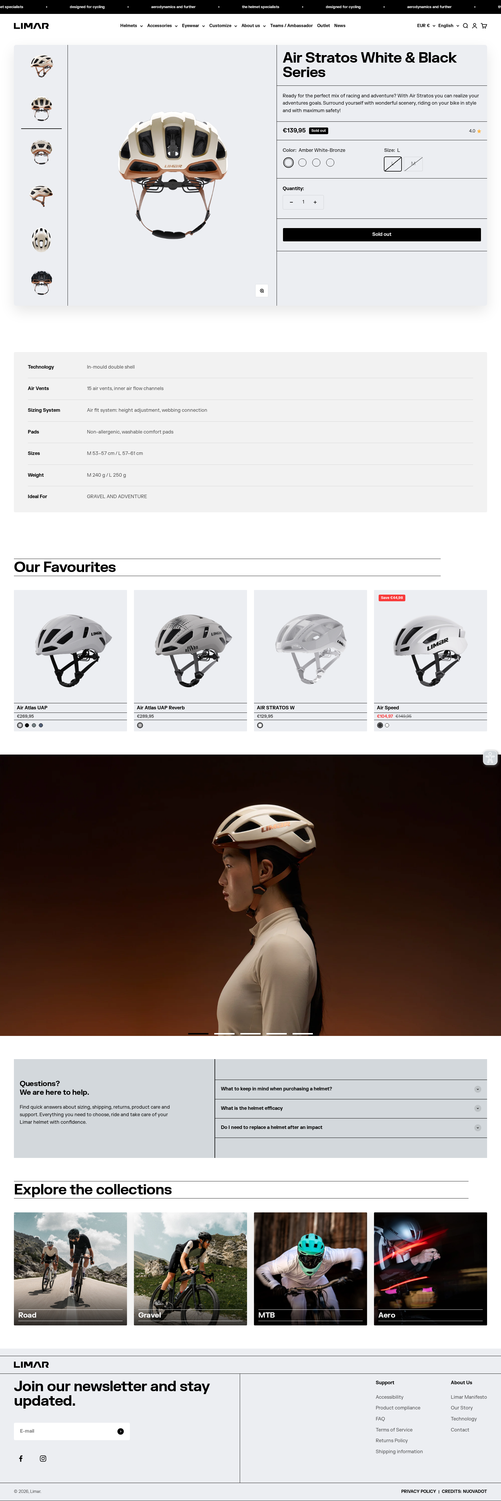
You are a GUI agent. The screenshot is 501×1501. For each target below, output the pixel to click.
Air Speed (388, 708)
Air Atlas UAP (32, 708)
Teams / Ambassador (291, 25)
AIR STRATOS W (276, 708)
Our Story (462, 1408)
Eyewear (190, 25)
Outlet (323, 25)
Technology (464, 1419)
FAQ (380, 1419)
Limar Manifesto (469, 1397)
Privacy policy (418, 1491)
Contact (460, 1430)
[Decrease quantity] (291, 202)
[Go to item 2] (41, 108)
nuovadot (475, 1491)
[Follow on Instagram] (43, 1458)
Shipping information (399, 1452)
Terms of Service (394, 1430)
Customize (220, 25)
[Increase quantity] (315, 202)
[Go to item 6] (41, 282)
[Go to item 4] (41, 195)
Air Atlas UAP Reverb (161, 708)
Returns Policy (392, 1441)
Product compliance (398, 1408)
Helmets (128, 25)
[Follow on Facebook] (21, 1458)
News (340, 25)
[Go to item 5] (41, 239)
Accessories (159, 25)
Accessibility (390, 1397)
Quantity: (293, 189)
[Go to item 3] (41, 152)
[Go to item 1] (41, 65)
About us (251, 25)
